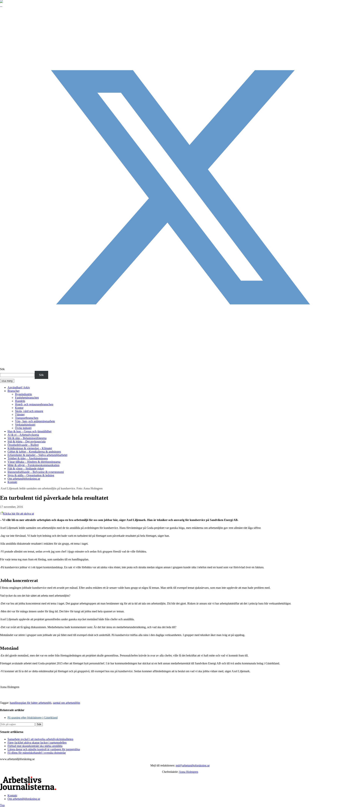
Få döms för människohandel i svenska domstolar (37, 752)
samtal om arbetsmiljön (66, 702)
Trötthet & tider (28, 458)
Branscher (14, 390)
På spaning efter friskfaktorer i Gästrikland (33, 717)
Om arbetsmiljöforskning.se (24, 478)
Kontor (19, 407)
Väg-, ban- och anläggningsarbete (35, 421)
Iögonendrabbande (36, 472)
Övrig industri (23, 428)
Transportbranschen (26, 417)
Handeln (20, 401)
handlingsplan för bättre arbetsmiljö (30, 702)
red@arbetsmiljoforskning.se (193, 765)
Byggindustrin (23, 394)
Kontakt (12, 482)
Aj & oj (23, 434)
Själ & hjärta (27, 441)
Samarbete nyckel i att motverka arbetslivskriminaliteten (40, 739)
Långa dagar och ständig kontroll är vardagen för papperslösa (44, 749)
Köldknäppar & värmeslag (30, 448)
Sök (2, 369)
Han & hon (29, 431)
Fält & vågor (26, 468)
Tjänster (20, 414)
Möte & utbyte (33, 465)
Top (2, 805)
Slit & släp (27, 438)
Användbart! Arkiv (19, 387)
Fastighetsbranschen (27, 397)
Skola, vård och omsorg (29, 411)
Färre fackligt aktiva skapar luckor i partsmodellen (37, 742)
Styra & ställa (31, 475)
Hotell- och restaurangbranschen (34, 404)
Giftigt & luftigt (34, 451)
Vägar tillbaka (34, 461)
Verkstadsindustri (25, 424)
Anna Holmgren (188, 771)
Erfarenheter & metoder (37, 455)
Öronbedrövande (23, 444)
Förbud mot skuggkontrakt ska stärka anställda (35, 746)
